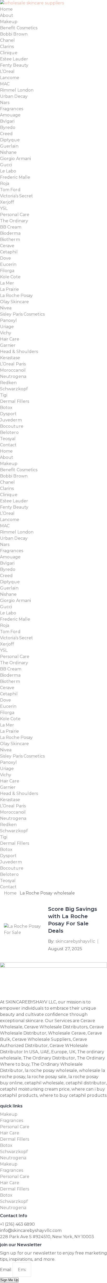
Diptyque (10, 139)
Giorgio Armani (15, 158)
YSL (4, 208)
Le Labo (8, 171)
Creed (6, 133)
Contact (8, 444)
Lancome (9, 77)
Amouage (10, 115)
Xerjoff (7, 202)
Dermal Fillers (14, 401)
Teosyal (8, 438)
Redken (8, 382)
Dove (5, 258)
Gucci (6, 164)
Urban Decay (14, 96)
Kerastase (10, 357)
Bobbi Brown (14, 34)
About (6, 15)
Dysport (8, 413)
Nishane (8, 152)
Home (6, 9)
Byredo (7, 127)
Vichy (5, 332)
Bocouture (11, 426)
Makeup (8, 21)
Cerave (7, 245)
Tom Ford (10, 189)
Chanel (7, 40)
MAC (5, 83)
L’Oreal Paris (13, 364)
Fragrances (11, 108)
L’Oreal (7, 71)
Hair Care (9, 339)
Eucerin (8, 264)
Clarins (7, 46)
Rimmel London (17, 90)
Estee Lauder (14, 59)
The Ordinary (14, 220)
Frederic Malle (15, 177)
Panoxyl (8, 320)
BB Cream (10, 227)
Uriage (7, 326)
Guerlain (9, 146)
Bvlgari (7, 121)
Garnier (8, 345)
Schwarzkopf (14, 388)
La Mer (7, 283)
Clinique (8, 52)
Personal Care (14, 214)
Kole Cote (10, 276)
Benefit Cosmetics (18, 27)
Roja (4, 183)
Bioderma (10, 233)
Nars (4, 102)
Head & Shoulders (19, 351)
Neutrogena (13, 376)
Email (6, 1269)
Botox (6, 407)
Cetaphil (9, 251)
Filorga (7, 270)
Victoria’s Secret (16, 195)
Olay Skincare (14, 301)
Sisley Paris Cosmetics (22, 314)
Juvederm (11, 420)
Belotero (9, 432)
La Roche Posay (16, 295)
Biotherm (10, 239)
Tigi (3, 395)
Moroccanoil (13, 370)
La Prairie (9, 289)
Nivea (5, 308)
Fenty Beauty (14, 65)
